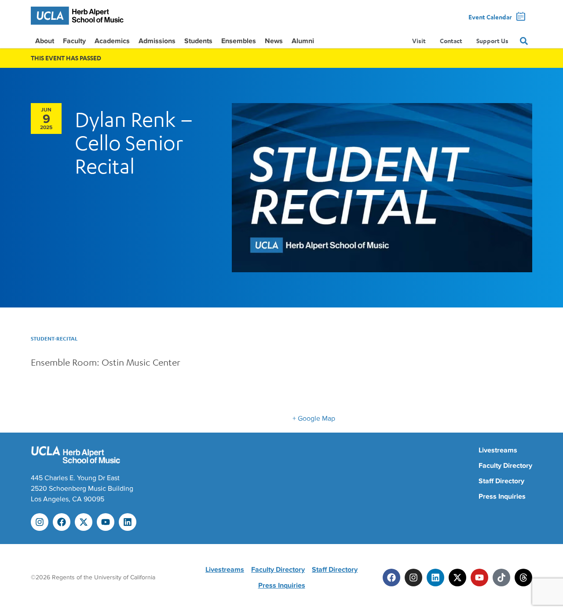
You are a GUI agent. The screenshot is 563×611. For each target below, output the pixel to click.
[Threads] (523, 577)
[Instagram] (39, 522)
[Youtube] (105, 522)
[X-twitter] (83, 522)
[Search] (524, 41)
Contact (451, 41)
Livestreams (498, 450)
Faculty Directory (505, 465)
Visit (419, 41)
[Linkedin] (127, 522)
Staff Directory (501, 481)
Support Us (492, 41)
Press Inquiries (502, 496)
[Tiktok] (501, 577)
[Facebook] (61, 522)
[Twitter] (457, 577)
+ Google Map (313, 418)
